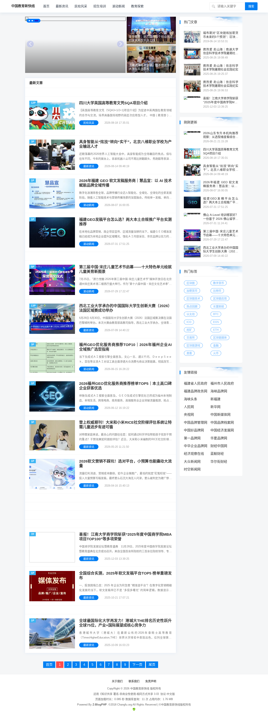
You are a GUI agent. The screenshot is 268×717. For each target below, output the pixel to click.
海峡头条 (190, 399)
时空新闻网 (192, 469)
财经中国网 (218, 446)
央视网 (189, 414)
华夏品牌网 (218, 438)
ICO (189, 322)
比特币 (217, 290)
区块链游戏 (193, 345)
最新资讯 (62, 6)
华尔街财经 (218, 461)
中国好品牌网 (194, 430)
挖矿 (189, 329)
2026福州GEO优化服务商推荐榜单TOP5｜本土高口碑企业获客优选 (125, 385)
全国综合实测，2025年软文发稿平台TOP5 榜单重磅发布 (125, 575)
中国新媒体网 (220, 414)
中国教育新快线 (139, 688)
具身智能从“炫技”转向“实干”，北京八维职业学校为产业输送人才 (125, 144)
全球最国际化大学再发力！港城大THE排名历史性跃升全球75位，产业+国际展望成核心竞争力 (125, 623)
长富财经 (218, 306)
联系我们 (134, 681)
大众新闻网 (192, 461)
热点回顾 (192, 306)
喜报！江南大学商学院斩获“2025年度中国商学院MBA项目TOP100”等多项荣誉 (125, 536)
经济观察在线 (194, 453)
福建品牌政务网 (195, 391)
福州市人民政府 (222, 383)
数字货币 (218, 283)
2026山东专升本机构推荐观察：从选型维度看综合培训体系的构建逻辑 (220, 135)
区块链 (191, 283)
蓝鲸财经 (217, 453)
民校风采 (81, 6)
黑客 (189, 353)
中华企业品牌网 (195, 446)
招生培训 (99, 6)
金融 (216, 345)
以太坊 (191, 314)
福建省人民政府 (195, 383)
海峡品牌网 (218, 391)
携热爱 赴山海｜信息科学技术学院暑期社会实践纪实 (220, 67)
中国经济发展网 (222, 430)
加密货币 (192, 290)
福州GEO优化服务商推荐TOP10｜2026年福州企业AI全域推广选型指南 (125, 347)
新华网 (215, 407)
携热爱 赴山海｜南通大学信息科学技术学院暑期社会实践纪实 (220, 51)
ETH (216, 329)
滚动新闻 (118, 6)
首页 (46, 6)
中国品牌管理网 (195, 422)
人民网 (189, 407)
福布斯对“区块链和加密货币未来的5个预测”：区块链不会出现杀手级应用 (220, 34)
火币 (216, 353)
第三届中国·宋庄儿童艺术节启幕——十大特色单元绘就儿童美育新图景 (125, 269)
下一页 (137, 664)
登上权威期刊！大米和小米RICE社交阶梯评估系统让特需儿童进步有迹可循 (125, 424)
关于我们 (117, 681)
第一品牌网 (192, 438)
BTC (216, 314)
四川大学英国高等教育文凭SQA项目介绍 (113, 103)
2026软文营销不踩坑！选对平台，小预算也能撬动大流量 (125, 463)
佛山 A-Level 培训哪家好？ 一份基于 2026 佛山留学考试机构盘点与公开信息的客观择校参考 (220, 216)
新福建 (215, 399)
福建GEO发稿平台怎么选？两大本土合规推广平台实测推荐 (125, 221)
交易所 (191, 337)
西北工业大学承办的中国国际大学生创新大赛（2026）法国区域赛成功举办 (125, 308)
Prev (30, 44)
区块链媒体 (220, 337)
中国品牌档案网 (222, 422)
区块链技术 (193, 298)
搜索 (251, 6)
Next (120, 44)
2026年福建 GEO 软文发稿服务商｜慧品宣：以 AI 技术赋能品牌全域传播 (125, 183)
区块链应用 (220, 298)
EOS (216, 322)
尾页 (152, 664)
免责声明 (150, 681)
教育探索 (137, 6)
